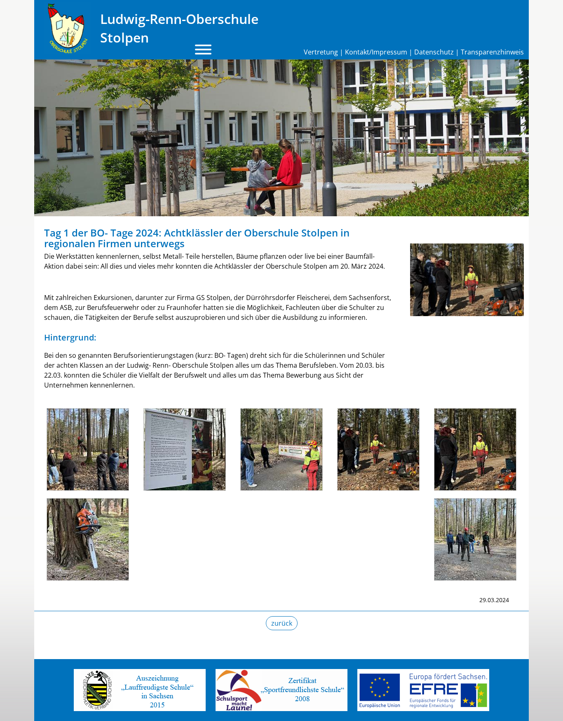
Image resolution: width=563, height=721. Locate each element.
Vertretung (321, 52)
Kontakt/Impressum (376, 52)
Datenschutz (434, 52)
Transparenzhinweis (492, 52)
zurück (281, 623)
